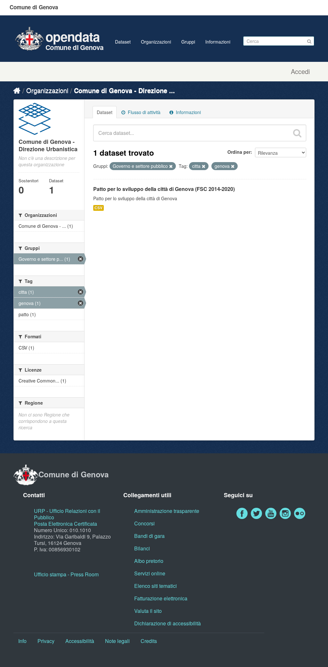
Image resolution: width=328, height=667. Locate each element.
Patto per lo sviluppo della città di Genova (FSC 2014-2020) (164, 189)
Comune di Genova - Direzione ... (124, 90)
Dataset (123, 41)
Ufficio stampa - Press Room (66, 574)
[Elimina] (171, 166)
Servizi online (149, 573)
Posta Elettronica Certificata (65, 523)
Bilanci (142, 548)
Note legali (117, 641)
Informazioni (217, 41)
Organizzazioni (156, 41)
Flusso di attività (143, 112)
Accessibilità (79, 641)
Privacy (45, 641)
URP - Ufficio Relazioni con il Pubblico (67, 514)
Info (22, 641)
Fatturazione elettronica (160, 598)
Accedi (300, 71)
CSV (98, 207)
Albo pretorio (148, 560)
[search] (297, 133)
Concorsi (144, 523)
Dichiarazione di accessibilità (167, 623)
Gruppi (188, 41)
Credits (149, 641)
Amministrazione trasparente (166, 511)
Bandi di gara (149, 535)
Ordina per (238, 152)
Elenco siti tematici (155, 585)
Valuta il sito (148, 610)
